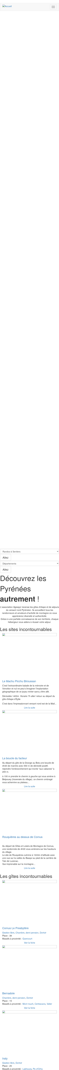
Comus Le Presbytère (15, 928)
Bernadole (8, 993)
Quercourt (27, 938)
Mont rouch (28, 1003)
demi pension (32, 932)
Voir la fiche (29, 942)
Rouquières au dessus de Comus (22, 837)
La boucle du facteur (14, 758)
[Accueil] (7, 6)
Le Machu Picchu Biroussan (19, 681)
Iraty (5, 1058)
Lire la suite (29, 707)
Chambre (20, 932)
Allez (5, 557)
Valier (49, 1003)
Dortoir (43, 932)
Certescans (40, 1003)
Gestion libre (8, 932)
